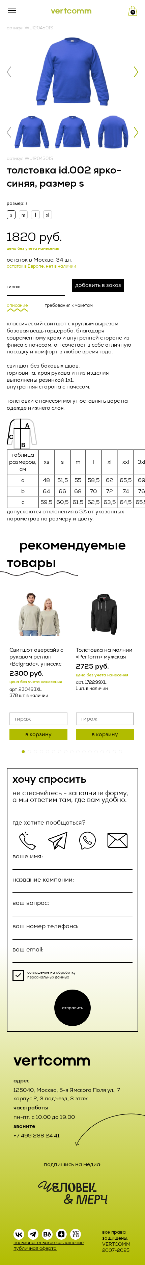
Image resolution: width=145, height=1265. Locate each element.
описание (17, 305)
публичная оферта (35, 1248)
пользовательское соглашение (48, 1242)
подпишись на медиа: (73, 1164)
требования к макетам (69, 305)
